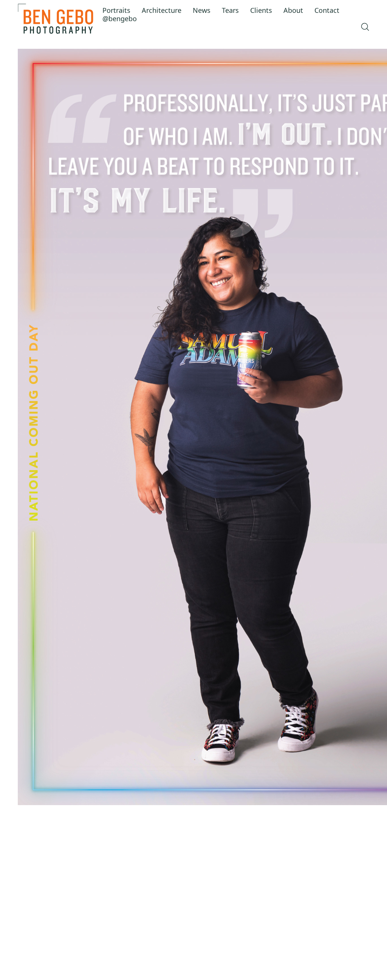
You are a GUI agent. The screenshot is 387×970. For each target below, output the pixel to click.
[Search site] (365, 27)
